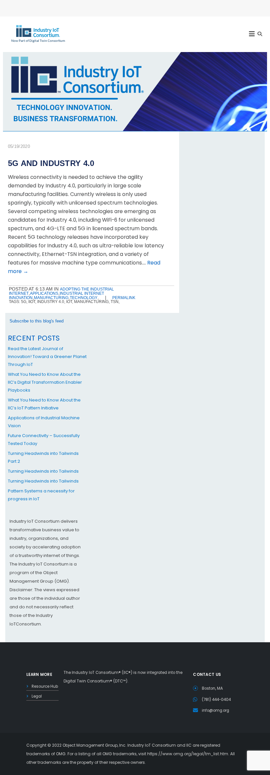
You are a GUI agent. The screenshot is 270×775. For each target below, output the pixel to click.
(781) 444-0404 (216, 699)
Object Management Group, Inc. (94, 745)
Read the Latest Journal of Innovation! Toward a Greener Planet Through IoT (47, 357)
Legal (37, 696)
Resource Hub (45, 686)
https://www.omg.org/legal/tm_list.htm (187, 754)
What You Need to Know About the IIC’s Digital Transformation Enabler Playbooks (45, 382)
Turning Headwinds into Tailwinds (43, 471)
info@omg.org (215, 710)
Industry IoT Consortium (135, 387)
